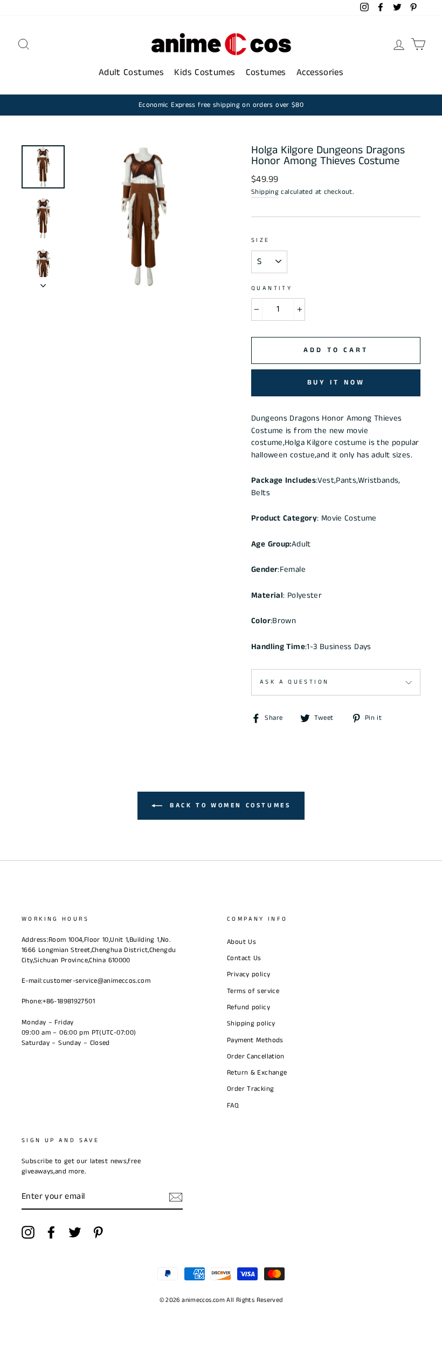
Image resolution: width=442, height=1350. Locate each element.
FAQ (233, 1105)
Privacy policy (248, 974)
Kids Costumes (204, 72)
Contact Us (244, 958)
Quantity (271, 288)
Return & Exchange (257, 1072)
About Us (241, 942)
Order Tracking (250, 1089)
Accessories (319, 72)
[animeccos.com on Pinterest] (98, 1232)
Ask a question (294, 682)
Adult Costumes (131, 72)
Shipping (265, 192)
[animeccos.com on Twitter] (74, 1232)
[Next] (43, 282)
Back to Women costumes (229, 805)
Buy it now (336, 382)
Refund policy (248, 1007)
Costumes (266, 72)
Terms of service (253, 991)
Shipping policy (251, 1023)
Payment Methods (255, 1040)
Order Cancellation (256, 1056)
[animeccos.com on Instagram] (28, 1232)
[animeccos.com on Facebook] (51, 1232)
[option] (221, 105)
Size (260, 240)
